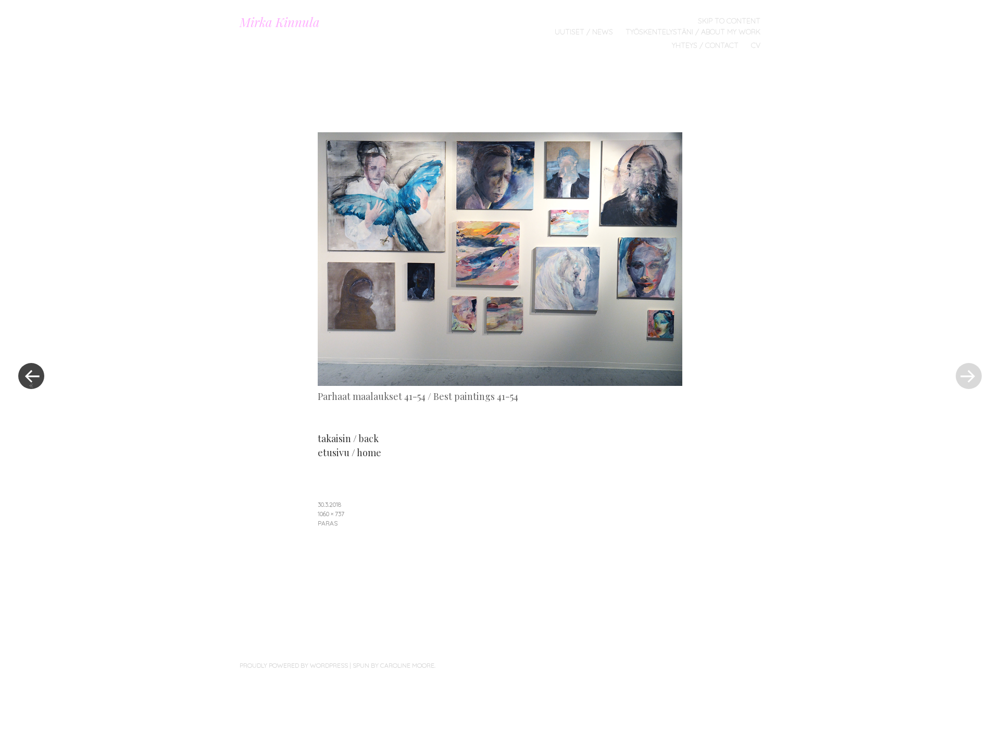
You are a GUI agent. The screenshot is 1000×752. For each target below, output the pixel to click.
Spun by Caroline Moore (393, 665)
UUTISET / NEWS (584, 31)
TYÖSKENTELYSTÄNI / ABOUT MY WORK (693, 31)
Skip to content (729, 21)
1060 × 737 (331, 514)
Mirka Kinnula (280, 22)
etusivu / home (349, 452)
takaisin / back (348, 438)
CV (755, 45)
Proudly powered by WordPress (294, 665)
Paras (328, 523)
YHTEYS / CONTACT (705, 45)
